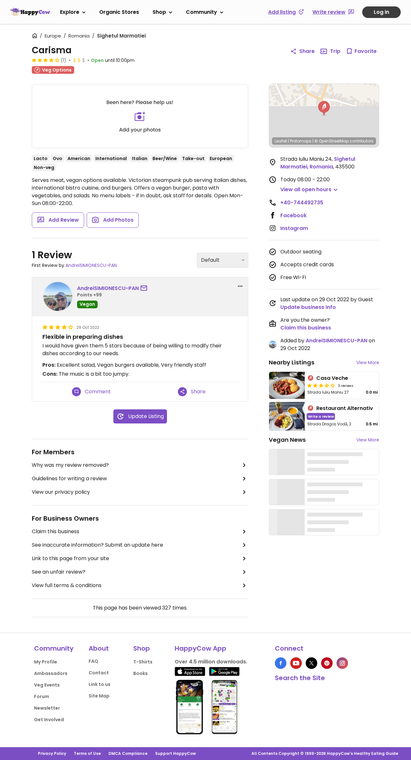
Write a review (321, 416)
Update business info (308, 307)
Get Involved (49, 719)
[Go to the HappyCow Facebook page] (280, 663)
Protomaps (300, 141)
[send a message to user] (145, 288)
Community (201, 12)
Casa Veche (332, 378)
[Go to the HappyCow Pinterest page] (327, 663)
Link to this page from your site (70, 558)
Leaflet (281, 141)
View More (367, 362)
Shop (159, 12)
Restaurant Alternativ (344, 408)
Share (307, 51)
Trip (335, 51)
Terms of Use (87, 753)
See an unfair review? (58, 572)
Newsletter (47, 708)
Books (140, 673)
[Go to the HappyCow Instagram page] (342, 663)
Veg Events (47, 685)
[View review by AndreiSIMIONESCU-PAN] (57, 296)
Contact (99, 673)
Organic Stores (119, 12)
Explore (69, 12)
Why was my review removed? (70, 465)
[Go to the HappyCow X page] (311, 663)
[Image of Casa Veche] (287, 385)
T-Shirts (143, 662)
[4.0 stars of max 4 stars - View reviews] (45, 60)
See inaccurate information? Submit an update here (97, 545)
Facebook (293, 215)
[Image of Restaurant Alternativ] (287, 416)
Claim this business (55, 531)
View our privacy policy (61, 492)
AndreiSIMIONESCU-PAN (91, 265)
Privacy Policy (52, 753)
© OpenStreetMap (331, 141)
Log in (381, 12)
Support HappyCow (175, 753)
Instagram (294, 228)
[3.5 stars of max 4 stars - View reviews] (321, 385)
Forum (41, 696)
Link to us (99, 684)
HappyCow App (200, 648)
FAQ (93, 661)
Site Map (99, 696)
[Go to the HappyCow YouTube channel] (296, 663)
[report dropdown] (240, 286)
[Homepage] (30, 11)
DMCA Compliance (128, 753)
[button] (324, 108)
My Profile (45, 662)
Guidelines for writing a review (69, 478)
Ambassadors (50, 673)
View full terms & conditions (66, 585)
